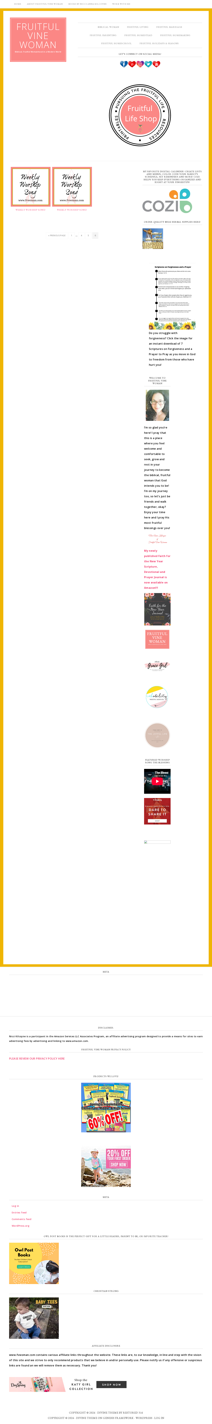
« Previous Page (56, 235)
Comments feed (106, 995)
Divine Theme (86, 1418)
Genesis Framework (118, 1418)
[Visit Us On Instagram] (140, 66)
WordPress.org (106, 1003)
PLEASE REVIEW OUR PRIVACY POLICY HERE (37, 1058)
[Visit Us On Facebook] (124, 66)
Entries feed (106, 988)
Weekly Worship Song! (31, 209)
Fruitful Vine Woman (38, 35)
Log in (106, 981)
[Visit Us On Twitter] (148, 66)
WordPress (144, 1418)
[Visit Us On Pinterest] (132, 66)
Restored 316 (133, 1412)
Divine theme (107, 1412)
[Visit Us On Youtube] (156, 66)
